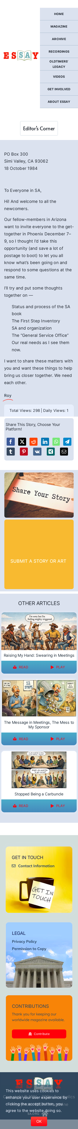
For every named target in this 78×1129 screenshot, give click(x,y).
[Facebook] (11, 442)
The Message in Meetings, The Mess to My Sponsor (39, 724)
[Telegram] (67, 442)
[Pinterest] (24, 452)
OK (39, 1121)
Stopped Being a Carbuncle (39, 794)
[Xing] (51, 452)
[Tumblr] (11, 452)
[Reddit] (33, 442)
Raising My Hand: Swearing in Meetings (39, 655)
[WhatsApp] (56, 442)
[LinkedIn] (45, 442)
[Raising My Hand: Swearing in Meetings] (38, 615)
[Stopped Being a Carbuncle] (38, 753)
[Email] (64, 452)
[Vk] (37, 452)
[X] (22, 442)
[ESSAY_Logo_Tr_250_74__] (39, 1078)
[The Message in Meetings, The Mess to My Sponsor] (38, 682)
